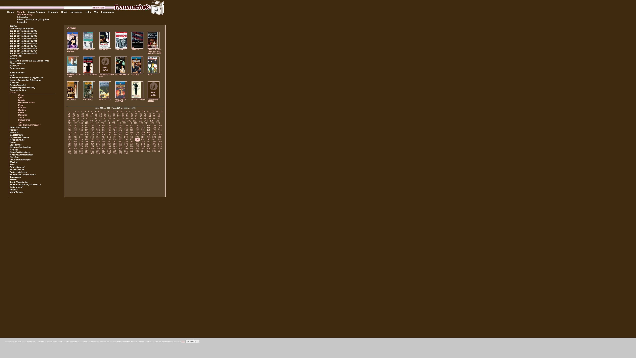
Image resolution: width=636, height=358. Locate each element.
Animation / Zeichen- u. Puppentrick (26, 78)
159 (75, 130)
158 (70, 130)
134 (126, 125)
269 (120, 144)
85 (150, 118)
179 (92, 132)
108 (75, 123)
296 (81, 149)
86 (154, 118)
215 (103, 137)
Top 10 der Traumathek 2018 (23, 48)
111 (92, 123)
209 (70, 137)
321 (126, 151)
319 (114, 151)
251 (115, 142)
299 (98, 149)
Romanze (22, 115)
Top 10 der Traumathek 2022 (23, 38)
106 (157, 121)
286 (120, 146)
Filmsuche (22, 17)
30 (91, 114)
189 (148, 132)
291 (148, 146)
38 (127, 114)
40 (136, 114)
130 (103, 125)
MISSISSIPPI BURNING (120, 100)
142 (75, 128)
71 (87, 118)
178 (86, 132)
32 (100, 114)
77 (114, 118)
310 (160, 149)
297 (86, 149)
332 (92, 153)
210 (75, 137)
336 (115, 153)
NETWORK (71, 99)
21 (148, 111)
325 (148, 151)
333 (98, 153)
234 (115, 139)
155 (148, 128)
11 (103, 111)
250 (109, 142)
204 (137, 135)
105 (151, 121)
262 (81, 144)
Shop (64, 12)
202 (126, 135)
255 (137, 142)
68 (74, 118)
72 (91, 118)
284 (109, 146)
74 (100, 118)
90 (78, 121)
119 (135, 123)
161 (86, 130)
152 (131, 128)
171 (143, 130)
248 (98, 142)
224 (154, 137)
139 (154, 125)
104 (146, 121)
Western (14, 189)
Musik (13, 165)
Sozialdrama (24, 120)
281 (92, 146)
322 (131, 151)
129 (98, 125)
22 (152, 111)
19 (139, 111)
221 (137, 137)
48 (78, 116)
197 (98, 135)
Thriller (13, 180)
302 (115, 149)
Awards (13, 58)
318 (109, 151)
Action (13, 75)
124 (70, 125)
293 (160, 146)
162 (92, 130)
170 (137, 130)
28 (82, 114)
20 (143, 111)
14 (117, 111)
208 (160, 135)
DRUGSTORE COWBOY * (72, 50)
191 (160, 132)
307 (143, 149)
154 (143, 128)
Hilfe (88, 12)
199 (109, 135)
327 (159, 151)
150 (120, 128)
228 (81, 139)
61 (136, 116)
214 (98, 137)
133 (120, 125)
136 (137, 125)
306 (137, 149)
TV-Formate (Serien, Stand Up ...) (25, 184)
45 (159, 114)
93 (91, 121)
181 (103, 132)
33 (105, 114)
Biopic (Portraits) (18, 85)
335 (109, 153)
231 (98, 139)
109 (81, 123)
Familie (21, 100)
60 (132, 116)
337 (120, 153)
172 (148, 130)
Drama (13, 92)
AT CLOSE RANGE (90, 74)
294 (70, 149)
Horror (13, 142)
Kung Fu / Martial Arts (20, 152)
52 (96, 116)
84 (145, 118)
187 (137, 132)
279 (81, 146)
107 (70, 123)
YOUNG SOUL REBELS (153, 100)
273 (143, 144)
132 (115, 125)
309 (154, 149)
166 (115, 130)
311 (69, 151)
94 (96, 121)
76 (109, 118)
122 (152, 123)
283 (103, 146)
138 (148, 125)
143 (81, 128)
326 (154, 151)
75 (105, 118)
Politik (21, 112)
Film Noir (14, 132)
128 (92, 125)
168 (126, 130)
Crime (21, 95)
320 (120, 151)
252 (120, 142)
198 (103, 135)
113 (103, 123)
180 (98, 132)
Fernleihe (22, 22)
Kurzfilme (14, 157)
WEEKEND (136, 49)
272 (137, 144)
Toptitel (13, 26)
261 (75, 144)
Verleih (21, 12)
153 (137, 128)
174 (160, 130)
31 (96, 114)
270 (126, 144)
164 (103, 130)
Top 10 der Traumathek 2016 (23, 53)
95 (100, 121)
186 (131, 132)
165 (109, 130)
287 (126, 146)
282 (98, 146)
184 (120, 132)
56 (114, 116)
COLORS (135, 74)
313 (81, 151)
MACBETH (103, 49)
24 (161, 111)
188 (143, 132)
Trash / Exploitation (19, 182)
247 (92, 142)
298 (92, 149)
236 (126, 139)
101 (129, 121)
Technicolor (15, 177)
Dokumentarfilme (18, 90)
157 (160, 128)
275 (154, 144)
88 (69, 121)
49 (82, 116)
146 (98, 128)
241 (154, 139)
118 (130, 123)
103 (140, 121)
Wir (96, 12)
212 (86, 137)
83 (141, 118)
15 (121, 111)
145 (92, 128)
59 (127, 116)
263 (86, 144)
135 (131, 125)
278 (75, 146)
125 (75, 125)
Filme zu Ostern (17, 63)
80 (127, 118)
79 (123, 118)
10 (99, 111)
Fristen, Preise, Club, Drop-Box (33, 19)
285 (115, 146)
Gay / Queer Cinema (19, 137)
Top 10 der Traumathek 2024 (23, 33)
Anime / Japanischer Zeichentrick (26, 80)
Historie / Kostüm (26, 102)
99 (118, 121)
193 (75, 135)
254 (131, 142)
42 (145, 114)
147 (103, 128)
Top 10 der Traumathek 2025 (23, 31)
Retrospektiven (17, 68)
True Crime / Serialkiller (29, 125)
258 (154, 142)
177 (81, 132)
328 (70, 153)
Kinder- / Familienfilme (20, 147)
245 (81, 142)
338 (126, 153)
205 (143, 135)
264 (92, 144)
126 (81, 125)
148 (109, 128)
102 (134, 121)
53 (100, 116)
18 (134, 111)
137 (143, 125)
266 (103, 144)
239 (142, 139)
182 (109, 132)
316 (98, 151)
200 (115, 135)
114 (108, 123)
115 (113, 123)
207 (154, 135)
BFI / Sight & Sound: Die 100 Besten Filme (29, 61)
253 (126, 142)
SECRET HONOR (138, 99)
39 (132, 114)
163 (98, 130)
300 (103, 149)
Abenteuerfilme (17, 73)
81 (132, 118)
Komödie (14, 150)
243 (70, 142)
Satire (21, 117)
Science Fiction (17, 170)
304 (126, 149)
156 (154, 128)
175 (70, 132)
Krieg (20, 105)
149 (115, 128)
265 (98, 144)
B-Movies (14, 83)
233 (109, 139)
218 (120, 137)
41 (141, 114)
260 (70, 144)
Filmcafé (53, 12)
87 (159, 118)
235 (120, 139)
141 (70, 128)
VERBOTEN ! (88, 49)
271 (131, 144)
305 (131, 149)
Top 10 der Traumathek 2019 (23, 46)
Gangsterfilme (16, 135)
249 (103, 142)
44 (154, 114)
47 (74, 116)
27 (78, 114)
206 (148, 135)
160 (81, 130)
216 (109, 137)
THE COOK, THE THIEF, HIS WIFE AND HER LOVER (154, 51)
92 (87, 121)
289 (137, 146)
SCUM (150, 74)
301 (109, 149)
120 (141, 123)
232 (103, 139)
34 (109, 114)
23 (157, 111)
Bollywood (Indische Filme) (22, 88)
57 (118, 116)
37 (123, 114)
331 (86, 153)
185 (126, 132)
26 (74, 114)
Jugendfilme (16, 145)
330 (81, 153)
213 (92, 137)
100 (123, 121)
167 (120, 130)
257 (148, 142)
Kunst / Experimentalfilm (21, 155)
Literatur (22, 107)
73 (96, 118)
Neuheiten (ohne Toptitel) (21, 28)
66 (159, 116)
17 (130, 111)
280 (86, 146)
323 (137, 151)
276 (160, 144)
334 (103, 153)
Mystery (22, 110)
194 (81, 135)
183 (115, 132)
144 (86, 128)
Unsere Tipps (16, 56)
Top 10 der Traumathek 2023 (23, 36)
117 (124, 123)
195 (86, 135)
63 (145, 116)
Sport (20, 122)
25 (69, 114)
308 (148, 149)
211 (81, 137)
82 (136, 118)
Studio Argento (36, 12)
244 (75, 142)
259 (160, 142)
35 (114, 114)
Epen (20, 97)
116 (119, 123)
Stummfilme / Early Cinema (23, 175)
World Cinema (16, 192)
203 (131, 135)
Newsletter (76, 12)
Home (10, 12)
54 (105, 116)
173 (154, 130)
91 (82, 121)
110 (86, 123)
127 (86, 125)
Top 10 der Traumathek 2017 (23, 51)
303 (120, 149)
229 (86, 139)
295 (75, 149)
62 (141, 116)
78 (118, 118)
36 (118, 114)
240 (148, 139)
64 (150, 116)
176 (75, 132)
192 (70, 135)
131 (109, 125)
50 (87, 116)
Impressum (107, 12)
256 (143, 142)
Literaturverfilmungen (20, 160)
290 (143, 146)
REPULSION (120, 49)
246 (86, 142)
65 (154, 116)
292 (154, 146)
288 (131, 146)
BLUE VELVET (105, 99)
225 (159, 137)
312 (75, 151)
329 (75, 153)
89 (74, 121)
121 (147, 123)
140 (160, 125)
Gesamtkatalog (24, 14)
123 (158, 123)
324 (143, 151)
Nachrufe (14, 66)
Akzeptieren (192, 341)
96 (105, 121)
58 (123, 116)
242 (159, 139)
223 (148, 137)
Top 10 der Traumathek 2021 (23, 41)
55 (109, 116)
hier (183, 341)
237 (131, 139)
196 (92, 135)
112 (97, 123)
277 (70, 146)
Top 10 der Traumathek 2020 (23, 43)
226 (70, 139)
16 (126, 111)
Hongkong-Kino (17, 140)
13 (112, 111)
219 (126, 137)
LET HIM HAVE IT (122, 74)
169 (131, 130)
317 (103, 151)
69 (78, 118)
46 (69, 116)
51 (91, 116)
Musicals (14, 162)
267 (109, 144)
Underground (16, 187)
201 (120, 135)
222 (143, 137)
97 (109, 121)
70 (82, 118)
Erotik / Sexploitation (19, 127)
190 (154, 132)
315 (92, 151)
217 (114, 137)
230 (92, 139)
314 (86, 151)
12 (108, 111)
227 (75, 139)
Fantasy (14, 130)
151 (126, 128)
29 (87, 114)
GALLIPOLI (87, 99)
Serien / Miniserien (18, 172)
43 (150, 114)
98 (114, 121)
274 (148, 144)
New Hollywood (17, 167)
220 (131, 137)
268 (115, 144)
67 (69, 118)
